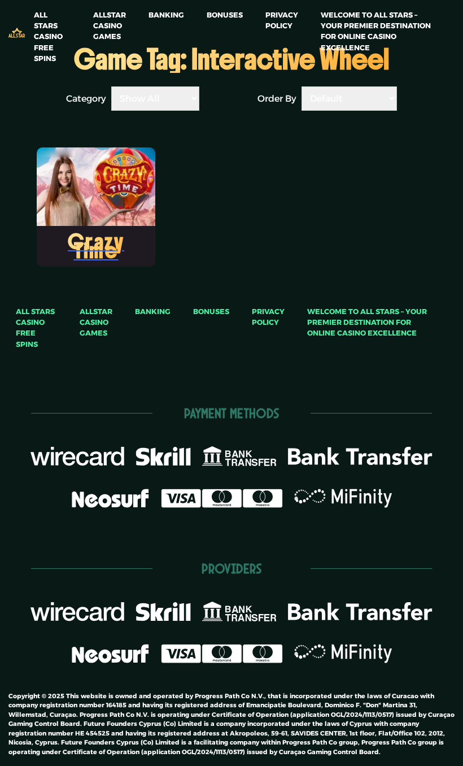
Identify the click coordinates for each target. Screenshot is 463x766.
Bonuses (225, 15)
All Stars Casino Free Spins (48, 37)
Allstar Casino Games (109, 26)
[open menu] (30, 6)
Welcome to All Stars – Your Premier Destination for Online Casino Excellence (376, 31)
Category (86, 98)
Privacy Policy (281, 20)
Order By (276, 98)
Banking (166, 15)
